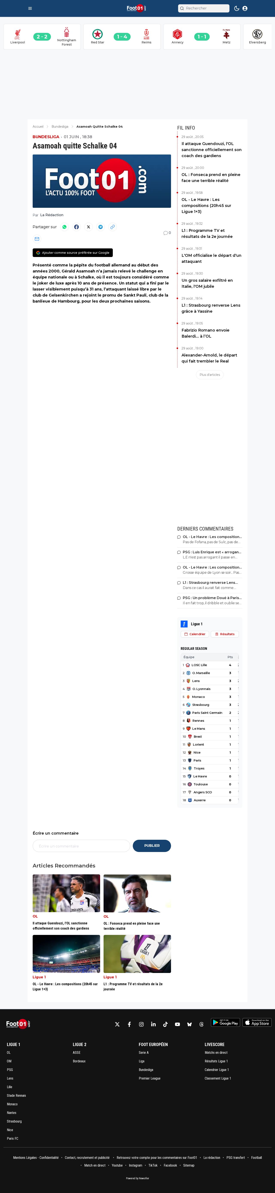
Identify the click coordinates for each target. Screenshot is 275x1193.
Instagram (135, 1165)
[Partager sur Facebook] (76, 227)
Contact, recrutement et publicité (87, 1158)
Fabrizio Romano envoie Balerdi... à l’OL (205, 333)
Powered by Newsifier (137, 1178)
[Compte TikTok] (165, 1024)
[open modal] (245, 8)
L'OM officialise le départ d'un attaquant (211, 258)
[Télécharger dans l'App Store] (257, 1022)
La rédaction (211, 1158)
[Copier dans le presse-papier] (112, 227)
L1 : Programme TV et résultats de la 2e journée (207, 233)
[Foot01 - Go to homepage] (19, 1024)
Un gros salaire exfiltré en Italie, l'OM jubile (207, 283)
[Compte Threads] (201, 1024)
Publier (152, 846)
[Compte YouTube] (177, 1024)
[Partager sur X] (88, 227)
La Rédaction (51, 215)
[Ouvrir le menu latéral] (30, 8)
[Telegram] (100, 227)
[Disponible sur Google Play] (225, 1022)
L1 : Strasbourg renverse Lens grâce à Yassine (211, 308)
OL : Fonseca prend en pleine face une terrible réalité (211, 177)
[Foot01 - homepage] (137, 8)
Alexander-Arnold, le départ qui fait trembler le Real (209, 358)
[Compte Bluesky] (189, 1024)
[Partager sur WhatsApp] (64, 227)
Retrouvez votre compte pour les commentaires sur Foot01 (157, 1158)
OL (35, 916)
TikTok (152, 1165)
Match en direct (94, 1165)
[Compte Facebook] (129, 1024)
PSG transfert (235, 1158)
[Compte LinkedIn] (153, 1024)
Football (256, 1158)
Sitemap (188, 1165)
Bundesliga (46, 137)
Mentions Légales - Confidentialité (36, 1158)
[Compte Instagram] (141, 1024)
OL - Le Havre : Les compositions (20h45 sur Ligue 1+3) (206, 205)
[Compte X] (117, 1024)
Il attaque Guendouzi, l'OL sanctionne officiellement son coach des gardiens (212, 149)
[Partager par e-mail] (37, 239)
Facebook (170, 1165)
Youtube (117, 1165)
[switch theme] (237, 8)
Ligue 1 (39, 977)
